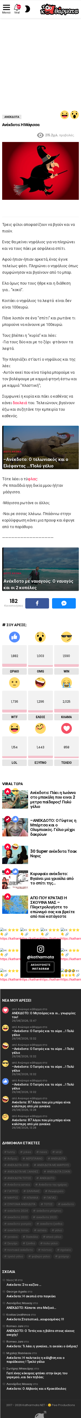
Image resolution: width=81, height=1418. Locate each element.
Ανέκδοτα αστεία (18, 1185)
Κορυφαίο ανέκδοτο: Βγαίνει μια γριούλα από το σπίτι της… (51, 878)
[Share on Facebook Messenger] (64, 603)
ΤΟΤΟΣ (48, 1204)
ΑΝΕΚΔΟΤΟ (47, 1178)
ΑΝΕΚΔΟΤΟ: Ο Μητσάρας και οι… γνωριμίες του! (44, 1015)
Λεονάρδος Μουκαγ (19, 1303)
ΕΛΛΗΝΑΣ (33, 1191)
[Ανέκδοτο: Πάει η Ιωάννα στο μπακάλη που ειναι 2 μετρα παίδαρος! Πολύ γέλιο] (15, 799)
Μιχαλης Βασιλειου (18, 1353)
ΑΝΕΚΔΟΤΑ (58, 1158)
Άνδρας (12, 1158)
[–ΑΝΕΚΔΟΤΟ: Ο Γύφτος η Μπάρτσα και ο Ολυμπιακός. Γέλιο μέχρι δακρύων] (15, 827)
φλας (32, 479)
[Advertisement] (40, 61)
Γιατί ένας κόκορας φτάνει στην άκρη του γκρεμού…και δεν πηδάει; (36, 1375)
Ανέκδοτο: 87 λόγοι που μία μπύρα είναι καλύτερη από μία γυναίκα (41, 1104)
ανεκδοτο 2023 (46, 1217)
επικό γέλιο (53, 1237)
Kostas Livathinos (18, 1315)
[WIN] (15, 791)
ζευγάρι (12, 1243)
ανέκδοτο (67, 1204)
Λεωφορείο (56, 1191)
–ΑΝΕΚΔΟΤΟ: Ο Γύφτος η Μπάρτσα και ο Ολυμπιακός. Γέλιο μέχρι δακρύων (53, 827)
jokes (27, 1152)
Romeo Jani (14, 1326)
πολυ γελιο (50, 1243)
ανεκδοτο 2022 (17, 1217)
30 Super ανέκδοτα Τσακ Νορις (53, 853)
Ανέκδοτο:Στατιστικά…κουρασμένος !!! (35, 1319)
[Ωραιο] (15, 819)
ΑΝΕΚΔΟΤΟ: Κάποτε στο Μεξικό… (31, 1307)
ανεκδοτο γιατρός (19, 1224)
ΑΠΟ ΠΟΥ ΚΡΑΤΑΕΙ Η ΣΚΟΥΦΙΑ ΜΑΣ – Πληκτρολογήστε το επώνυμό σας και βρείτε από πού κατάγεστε (52, 907)
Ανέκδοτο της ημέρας (53, 1185)
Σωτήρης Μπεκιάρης (19, 1368)
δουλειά (20, 402)
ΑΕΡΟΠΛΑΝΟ (34, 1158)
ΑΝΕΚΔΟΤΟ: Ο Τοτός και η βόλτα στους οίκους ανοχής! (40, 1332)
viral (58, 1152)
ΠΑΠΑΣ (51, 1198)
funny (11, 1152)
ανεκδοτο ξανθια (51, 1224)
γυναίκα (12, 1237)
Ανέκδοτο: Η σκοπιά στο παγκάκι (31, 1296)
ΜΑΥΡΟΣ (12, 1198)
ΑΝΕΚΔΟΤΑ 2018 (18, 1165)
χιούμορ (63, 1256)
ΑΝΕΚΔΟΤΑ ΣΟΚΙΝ (58, 1171)
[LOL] (64, 114)
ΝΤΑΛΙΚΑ (32, 1198)
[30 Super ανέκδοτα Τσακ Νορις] (15, 855)
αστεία (41, 1230)
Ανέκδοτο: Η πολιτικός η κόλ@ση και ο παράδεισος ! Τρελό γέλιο (35, 1359)
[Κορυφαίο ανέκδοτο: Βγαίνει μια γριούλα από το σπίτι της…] (15, 880)
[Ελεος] (15, 847)
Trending (7, 819)
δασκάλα (32, 1237)
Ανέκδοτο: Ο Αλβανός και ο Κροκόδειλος (36, 1388)
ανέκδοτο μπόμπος (49, 1211)
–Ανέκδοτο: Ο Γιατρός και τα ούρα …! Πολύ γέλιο (43, 1033)
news (43, 1152)
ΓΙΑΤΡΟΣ (12, 1191)
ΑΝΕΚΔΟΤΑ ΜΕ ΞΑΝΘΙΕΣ (22, 1171)
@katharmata (40, 957)
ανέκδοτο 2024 (17, 1211)
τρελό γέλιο (15, 1256)
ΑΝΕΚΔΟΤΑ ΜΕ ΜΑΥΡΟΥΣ (53, 1165)
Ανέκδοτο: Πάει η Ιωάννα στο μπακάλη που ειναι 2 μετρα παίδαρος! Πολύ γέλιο (52, 799)
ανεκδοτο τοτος (18, 1230)
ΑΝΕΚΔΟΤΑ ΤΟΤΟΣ (19, 1178)
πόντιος (46, 1250)
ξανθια (30, 1243)
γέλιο (58, 1230)
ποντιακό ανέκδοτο (20, 1250)
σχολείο (65, 1250)
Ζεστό (7, 791)
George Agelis (16, 1292)
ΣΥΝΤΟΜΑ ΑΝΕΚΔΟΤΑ (21, 1204)
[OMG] (74, 114)
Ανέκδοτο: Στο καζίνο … (23, 1284)
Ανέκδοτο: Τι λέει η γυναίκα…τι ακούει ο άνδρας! (42, 1346)
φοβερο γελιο (41, 1256)
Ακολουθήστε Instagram (40, 967)
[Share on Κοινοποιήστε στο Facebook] (37, 603)
